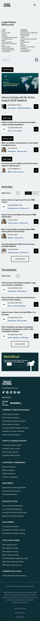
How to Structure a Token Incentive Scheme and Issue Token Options (18, 299)
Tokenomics (25, 208)
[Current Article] (20, 83)
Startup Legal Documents (11, 491)
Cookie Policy (20, 617)
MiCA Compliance (8, 470)
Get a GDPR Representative (12, 509)
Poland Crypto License (10, 452)
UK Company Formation (10, 414)
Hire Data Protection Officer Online (14, 513)
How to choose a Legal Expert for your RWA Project (18, 201)
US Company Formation (10, 418)
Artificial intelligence (24, 108)
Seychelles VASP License (11, 455)
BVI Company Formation (11, 424)
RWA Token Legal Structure (12, 565)
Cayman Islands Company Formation (15, 428)
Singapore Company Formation (13, 431)
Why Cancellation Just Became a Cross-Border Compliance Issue (20, 144)
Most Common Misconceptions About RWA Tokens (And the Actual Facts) (18, 230)
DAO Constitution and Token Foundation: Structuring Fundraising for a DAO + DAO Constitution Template (17, 329)
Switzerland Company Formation (13, 421)
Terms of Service (20, 608)
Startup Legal (7, 70)
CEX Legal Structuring (10, 548)
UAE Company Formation (11, 435)
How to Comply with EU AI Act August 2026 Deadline (18, 99)
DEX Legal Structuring (10, 552)
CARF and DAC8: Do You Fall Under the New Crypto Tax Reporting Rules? (19, 123)
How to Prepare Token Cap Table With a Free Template (19, 313)
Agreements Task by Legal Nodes (14, 488)
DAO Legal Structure (9, 545)
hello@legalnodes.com (10, 388)
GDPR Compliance (9, 474)
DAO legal (25, 337)
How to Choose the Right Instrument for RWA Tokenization (19, 216)
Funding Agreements (9, 494)
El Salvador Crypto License (11, 445)
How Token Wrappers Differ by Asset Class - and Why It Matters (19, 245)
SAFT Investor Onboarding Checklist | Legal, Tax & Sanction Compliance (19, 284)
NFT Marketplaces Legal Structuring (15, 558)
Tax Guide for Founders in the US (13, 533)
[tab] (9, 193)
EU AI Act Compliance (10, 477)
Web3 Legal (7, 118)
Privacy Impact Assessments (12, 506)
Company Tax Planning (10, 527)
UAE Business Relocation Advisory (14, 576)
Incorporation (22, 151)
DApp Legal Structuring (10, 555)
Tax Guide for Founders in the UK (13, 530)
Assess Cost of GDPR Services (13, 516)
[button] (35, 5)
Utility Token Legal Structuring (12, 562)
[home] (6, 5)
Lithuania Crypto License (11, 449)
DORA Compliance (9, 467)
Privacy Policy (20, 613)
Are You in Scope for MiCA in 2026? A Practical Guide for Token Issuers (20, 165)
